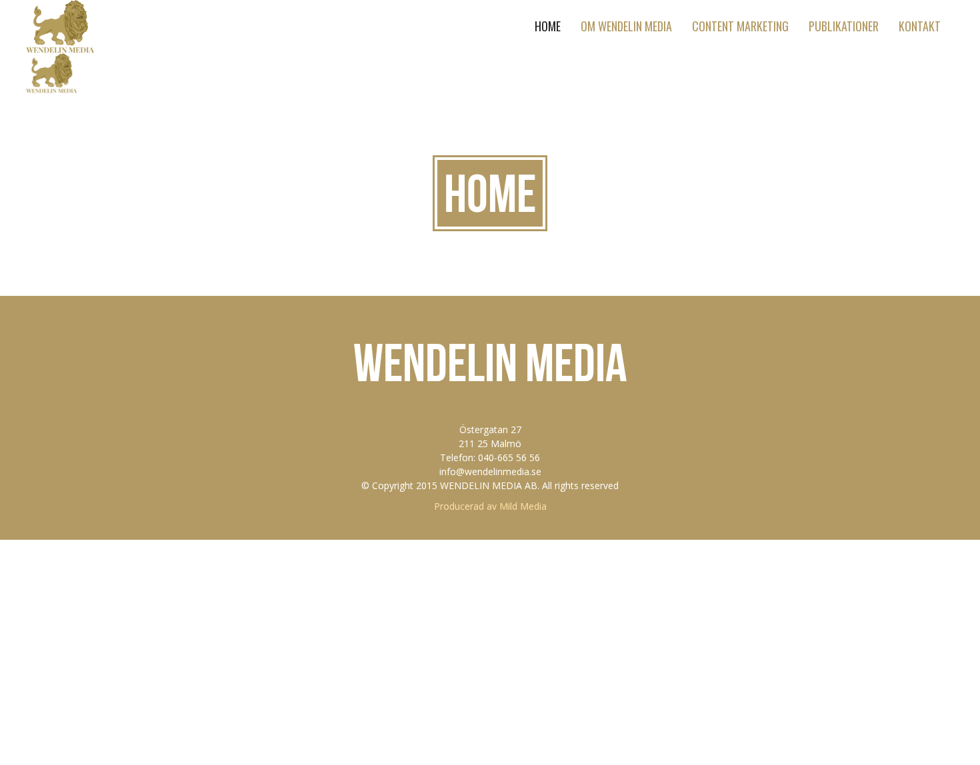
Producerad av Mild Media (490, 506)
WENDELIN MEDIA (490, 362)
